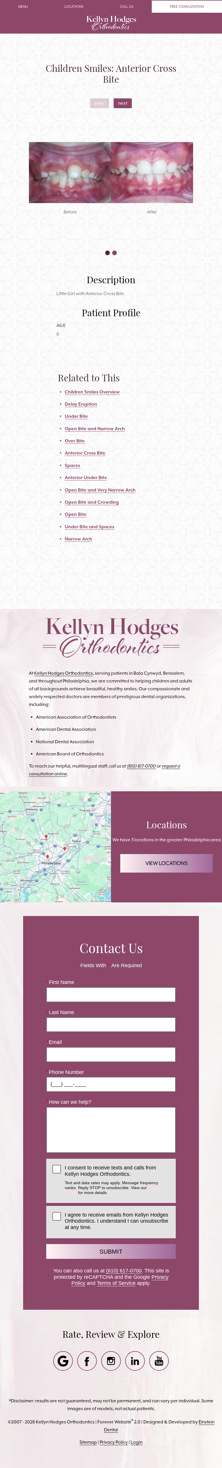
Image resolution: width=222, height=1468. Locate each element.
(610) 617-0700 (124, 1271)
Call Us (127, 6)
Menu (23, 6)
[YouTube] (159, 1361)
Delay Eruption (81, 404)
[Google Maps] (63, 1361)
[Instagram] (111, 1361)
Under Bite (76, 416)
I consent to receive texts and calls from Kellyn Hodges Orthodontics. (113, 1180)
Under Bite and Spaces (89, 526)
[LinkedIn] (135, 1361)
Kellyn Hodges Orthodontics (63, 673)
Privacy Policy (114, 1442)
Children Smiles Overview (92, 392)
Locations (74, 6)
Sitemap (88, 1442)
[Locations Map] (55, 846)
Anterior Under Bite (86, 477)
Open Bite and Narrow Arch (95, 428)
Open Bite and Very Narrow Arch (100, 490)
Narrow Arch (78, 539)
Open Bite (75, 514)
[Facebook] (87, 1361)
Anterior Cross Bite (85, 453)
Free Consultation (187, 6)
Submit (111, 1251)
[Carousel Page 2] (114, 253)
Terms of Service (116, 1283)
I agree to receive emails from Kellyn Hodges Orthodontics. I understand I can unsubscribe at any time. (116, 1221)
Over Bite (75, 441)
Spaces (72, 465)
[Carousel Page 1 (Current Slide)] (107, 253)
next (122, 103)
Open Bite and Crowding (92, 502)
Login (137, 1442)
